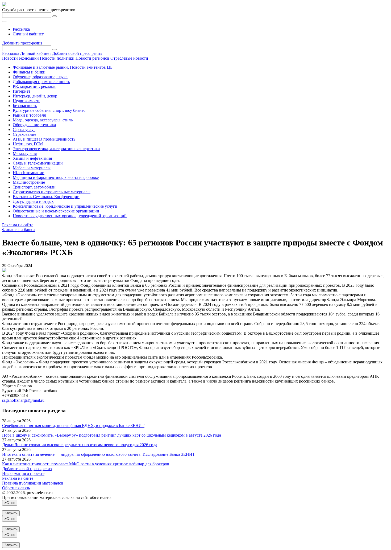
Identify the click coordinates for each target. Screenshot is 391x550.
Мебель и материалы (32, 168)
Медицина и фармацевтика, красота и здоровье (56, 177)
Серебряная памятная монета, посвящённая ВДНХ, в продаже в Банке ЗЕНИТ (73, 425)
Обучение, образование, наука (40, 77)
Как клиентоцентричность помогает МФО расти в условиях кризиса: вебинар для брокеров (85, 464)
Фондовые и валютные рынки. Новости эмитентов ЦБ (63, 67)
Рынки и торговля (29, 115)
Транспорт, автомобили (34, 187)
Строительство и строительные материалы (51, 192)
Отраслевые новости (129, 58)
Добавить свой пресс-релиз (77, 53)
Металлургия (25, 153)
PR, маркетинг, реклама (34, 86)
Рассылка (21, 29)
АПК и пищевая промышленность (44, 139)
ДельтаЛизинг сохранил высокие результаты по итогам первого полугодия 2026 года (79, 444)
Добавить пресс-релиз (22, 43)
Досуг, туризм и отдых (33, 201)
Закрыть (11, 513)
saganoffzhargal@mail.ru (23, 400)
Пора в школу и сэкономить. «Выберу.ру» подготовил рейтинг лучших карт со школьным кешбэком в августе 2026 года (111, 435)
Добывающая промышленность (41, 81)
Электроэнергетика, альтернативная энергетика (56, 148)
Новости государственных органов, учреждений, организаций (70, 216)
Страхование (24, 134)
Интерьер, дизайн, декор (35, 96)
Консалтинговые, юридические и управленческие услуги (65, 206)
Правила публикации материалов (32, 483)
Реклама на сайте (17, 225)
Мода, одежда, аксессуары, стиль (43, 120)
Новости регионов (92, 58)
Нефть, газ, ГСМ (28, 144)
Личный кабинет (28, 34)
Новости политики (57, 58)
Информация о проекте (23, 473)
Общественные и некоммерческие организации (56, 211)
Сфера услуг (24, 129)
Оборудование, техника (34, 124)
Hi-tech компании (28, 172)
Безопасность (25, 105)
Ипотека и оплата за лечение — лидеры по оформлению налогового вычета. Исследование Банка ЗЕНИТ (98, 454)
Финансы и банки (29, 72)
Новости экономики (20, 58)
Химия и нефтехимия (32, 158)
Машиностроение (29, 182)
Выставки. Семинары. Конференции (46, 196)
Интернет (21, 91)
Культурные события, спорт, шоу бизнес (49, 110)
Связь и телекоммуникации (38, 163)
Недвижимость (26, 100)
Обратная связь (16, 488)
